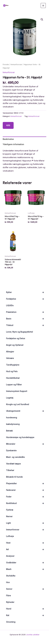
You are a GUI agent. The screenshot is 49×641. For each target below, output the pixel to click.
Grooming (10, 622)
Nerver (9, 516)
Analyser (10, 556)
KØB (8, 125)
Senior (25, 589)
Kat (25, 615)
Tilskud (25, 325)
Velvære (10, 358)
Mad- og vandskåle (15, 457)
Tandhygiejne (12, 365)
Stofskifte (10, 576)
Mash (25, 569)
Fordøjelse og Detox (15, 338)
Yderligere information (13, 144)
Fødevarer (25, 490)
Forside (6, 64)
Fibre (8, 595)
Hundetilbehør (13, 378)
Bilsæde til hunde (14, 477)
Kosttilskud (25, 503)
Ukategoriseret (25, 411)
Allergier (10, 351)
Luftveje (10, 536)
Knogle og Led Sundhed (17, 404)
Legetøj (9, 398)
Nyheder (10, 602)
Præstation (25, 312)
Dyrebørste (11, 450)
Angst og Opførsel (14, 345)
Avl (25, 549)
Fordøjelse (25, 299)
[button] (41, 19)
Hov (8, 582)
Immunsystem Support (16, 391)
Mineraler (25, 444)
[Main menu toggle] (43, 5)
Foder (25, 496)
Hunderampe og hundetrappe (20, 437)
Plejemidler (25, 483)
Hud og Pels (12, 371)
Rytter (25, 292)
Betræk (9, 430)
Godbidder (25, 562)
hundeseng (11, 417)
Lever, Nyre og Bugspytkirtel (19, 332)
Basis (25, 318)
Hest (25, 542)
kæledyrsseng (13, 424)
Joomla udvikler (32, 634)
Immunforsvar (25, 529)
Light (25, 523)
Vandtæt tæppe (13, 463)
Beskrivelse (8, 139)
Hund (25, 608)
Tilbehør (10, 470)
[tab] (24, 139)
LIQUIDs (10, 305)
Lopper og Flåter (14, 384)
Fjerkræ (9, 510)
